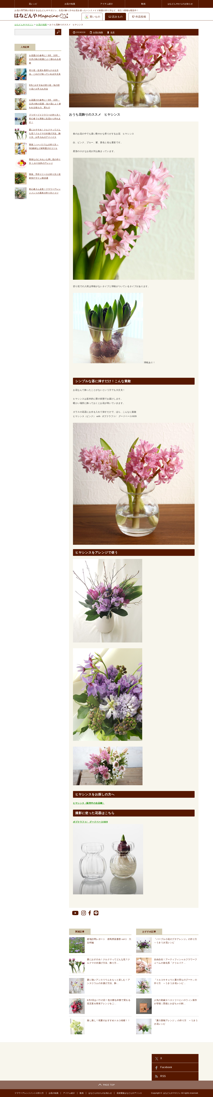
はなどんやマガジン (172, 1093)
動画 (143, 4)
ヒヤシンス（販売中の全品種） (89, 803)
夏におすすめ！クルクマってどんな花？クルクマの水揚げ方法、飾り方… (108, 961)
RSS (163, 1076)
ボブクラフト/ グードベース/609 (90, 822)
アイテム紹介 (106, 4)
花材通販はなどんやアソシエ (129, 1093)
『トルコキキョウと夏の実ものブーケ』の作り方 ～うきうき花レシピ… (175, 981)
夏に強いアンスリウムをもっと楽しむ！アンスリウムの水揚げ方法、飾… (108, 981)
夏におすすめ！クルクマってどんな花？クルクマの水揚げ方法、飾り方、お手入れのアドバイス (45, 133)
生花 (112, 32)
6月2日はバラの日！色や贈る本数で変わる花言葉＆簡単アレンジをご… (108, 1002)
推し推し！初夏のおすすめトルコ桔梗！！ (108, 1020)
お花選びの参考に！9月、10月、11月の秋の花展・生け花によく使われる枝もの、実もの (45, 104)
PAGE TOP (109, 1085)
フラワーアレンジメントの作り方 (29, 1093)
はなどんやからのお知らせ (180, 4)
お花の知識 (70, 4)
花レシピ (33, 4)
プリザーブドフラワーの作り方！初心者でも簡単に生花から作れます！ (45, 119)
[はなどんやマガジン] (41, 18)
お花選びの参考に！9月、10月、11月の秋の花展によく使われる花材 (45, 59)
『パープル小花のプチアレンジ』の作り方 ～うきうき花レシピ (176, 941)
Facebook (166, 1067)
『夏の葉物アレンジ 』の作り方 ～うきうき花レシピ (176, 1022)
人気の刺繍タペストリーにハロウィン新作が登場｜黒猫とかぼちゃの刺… (175, 1002)
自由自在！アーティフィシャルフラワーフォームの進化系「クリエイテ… (175, 961)
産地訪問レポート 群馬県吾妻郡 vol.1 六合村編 (109, 941)
